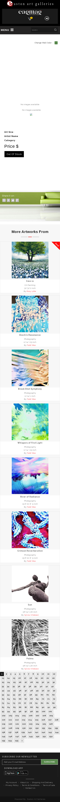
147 (17, 737)
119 (3, 724)
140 (30, 732)
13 (3, 678)
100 (43, 711)
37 (25, 686)
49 (37, 691)
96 (20, 711)
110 (3, 720)
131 (30, 728)
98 (31, 711)
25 (14, 682)
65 (14, 699)
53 (3, 695)
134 (49, 728)
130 (24, 728)
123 (30, 724)
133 (43, 728)
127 (3, 728)
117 (50, 720)
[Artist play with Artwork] (30, 4)
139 (23, 732)
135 (56, 728)
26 (20, 682)
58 (31, 695)
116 (43, 720)
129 (17, 728)
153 (3, 741)
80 (42, 703)
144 (57, 732)
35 (14, 686)
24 (8, 682)
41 (47, 686)
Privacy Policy (12, 785)
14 (8, 678)
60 (42, 695)
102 (3, 716)
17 (25, 678)
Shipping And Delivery (42, 782)
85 (14, 707)
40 (41, 686)
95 (14, 711)
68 (31, 699)
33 (3, 686)
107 (37, 716)
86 (20, 707)
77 (25, 703)
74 (8, 703)
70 (43, 699)
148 (24, 737)
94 (8, 711)
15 (14, 678)
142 (43, 732)
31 (48, 682)
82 (53, 703)
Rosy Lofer (31, 291)
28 (31, 682)
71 (48, 699)
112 (17, 720)
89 (37, 707)
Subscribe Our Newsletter (19, 756)
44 (8, 691)
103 (10, 716)
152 (51, 737)
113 (23, 720)
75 (14, 703)
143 (50, 732)
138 (16, 732)
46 (20, 691)
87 (26, 707)
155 (16, 741)
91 (49, 707)
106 (30, 716)
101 (50, 711)
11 (48, 674)
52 (54, 691)
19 (36, 678)
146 (10, 737)
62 (53, 695)
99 (37, 711)
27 (26, 682)
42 (52, 686)
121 (17, 724)
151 (44, 737)
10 (43, 674)
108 (44, 716)
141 (36, 732)
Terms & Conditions (31, 785)
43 (3, 691)
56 (19, 695)
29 (37, 682)
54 (8, 695)
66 (20, 699)
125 (44, 724)
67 (26, 699)
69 (37, 699)
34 (8, 686)
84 (8, 707)
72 (54, 699)
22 (53, 678)
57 (25, 695)
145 (3, 737)
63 (3, 699)
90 (43, 707)
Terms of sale (49, 785)
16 (19, 678)
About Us (24, 782)
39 (35, 686)
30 (43, 682)
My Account (11, 782)
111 (10, 720)
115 (36, 720)
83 (3, 707)
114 (30, 720)
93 (3, 711)
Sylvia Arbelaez (31, 615)
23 (3, 682)
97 (26, 711)
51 (48, 691)
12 (54, 674)
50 (43, 691)
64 (8, 699)
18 (31, 678)
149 (31, 737)
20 (42, 678)
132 (37, 728)
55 (14, 695)
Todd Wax (31, 345)
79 (36, 703)
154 (10, 741)
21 (48, 678)
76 (19, 703)
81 (48, 703)
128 (10, 728)
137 (10, 732)
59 (36, 695)
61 (48, 695)
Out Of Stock (14, 154)
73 (3, 703)
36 (19, 686)
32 (54, 682)
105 (24, 716)
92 (54, 707)
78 (31, 703)
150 (37, 737)
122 (24, 724)
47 (26, 691)
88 (31, 707)
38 (30, 686)
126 (51, 724)
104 (17, 716)
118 (56, 720)
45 (14, 691)
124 (37, 724)
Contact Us (30, 788)
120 (10, 724)
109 (51, 716)
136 (3, 732)
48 (31, 691)
